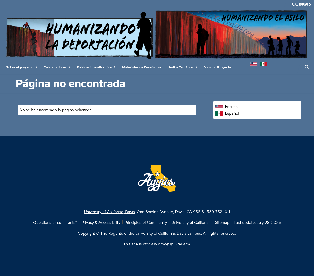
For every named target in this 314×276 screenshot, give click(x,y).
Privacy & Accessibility (100, 222)
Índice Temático (181, 67)
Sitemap (222, 222)
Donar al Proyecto (217, 67)
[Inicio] (157, 34)
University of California (191, 222)
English (231, 107)
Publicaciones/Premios (94, 67)
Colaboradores (55, 67)
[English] (255, 63)
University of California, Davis (109, 212)
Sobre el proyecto (19, 67)
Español (232, 113)
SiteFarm (182, 244)
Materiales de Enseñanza (141, 67)
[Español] (264, 63)
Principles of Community (146, 222)
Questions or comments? (55, 222)
